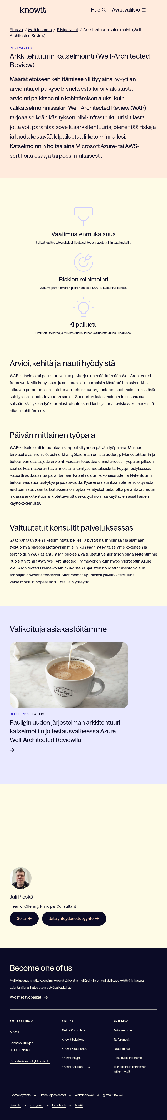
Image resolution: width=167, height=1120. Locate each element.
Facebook (59, 1105)
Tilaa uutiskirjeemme (128, 1058)
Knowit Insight (71, 1058)
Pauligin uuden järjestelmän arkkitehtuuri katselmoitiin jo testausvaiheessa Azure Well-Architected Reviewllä (65, 731)
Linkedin (15, 1105)
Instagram (36, 1105)
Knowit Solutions (73, 1039)
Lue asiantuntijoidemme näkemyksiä (130, 1069)
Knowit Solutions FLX (76, 1067)
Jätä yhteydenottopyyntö (71, 918)
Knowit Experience (74, 1048)
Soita (21, 918)
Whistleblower (84, 1095)
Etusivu (16, 30)
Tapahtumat (122, 1048)
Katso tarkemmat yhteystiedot (30, 1061)
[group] (98, 10)
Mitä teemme (40, 30)
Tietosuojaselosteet (52, 1095)
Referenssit (121, 1039)
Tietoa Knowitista (73, 1030)
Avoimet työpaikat (25, 997)
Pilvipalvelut (67, 30)
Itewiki (79, 1105)
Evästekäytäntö (20, 1095)
